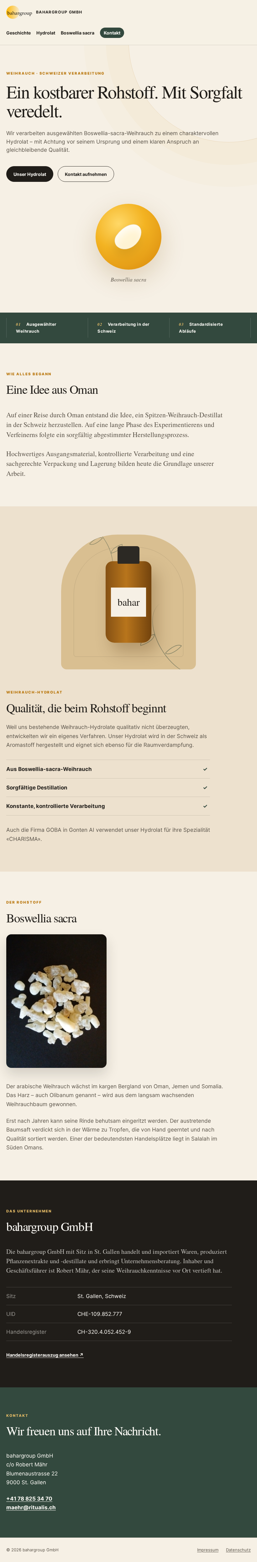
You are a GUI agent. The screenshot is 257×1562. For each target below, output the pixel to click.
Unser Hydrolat (29, 174)
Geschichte (18, 32)
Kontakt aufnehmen (86, 174)
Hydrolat (45, 32)
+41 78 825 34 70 (29, 1499)
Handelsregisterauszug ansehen (45, 1355)
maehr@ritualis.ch (31, 1507)
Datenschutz (238, 1549)
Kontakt (112, 32)
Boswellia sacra (77, 32)
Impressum (207, 1549)
